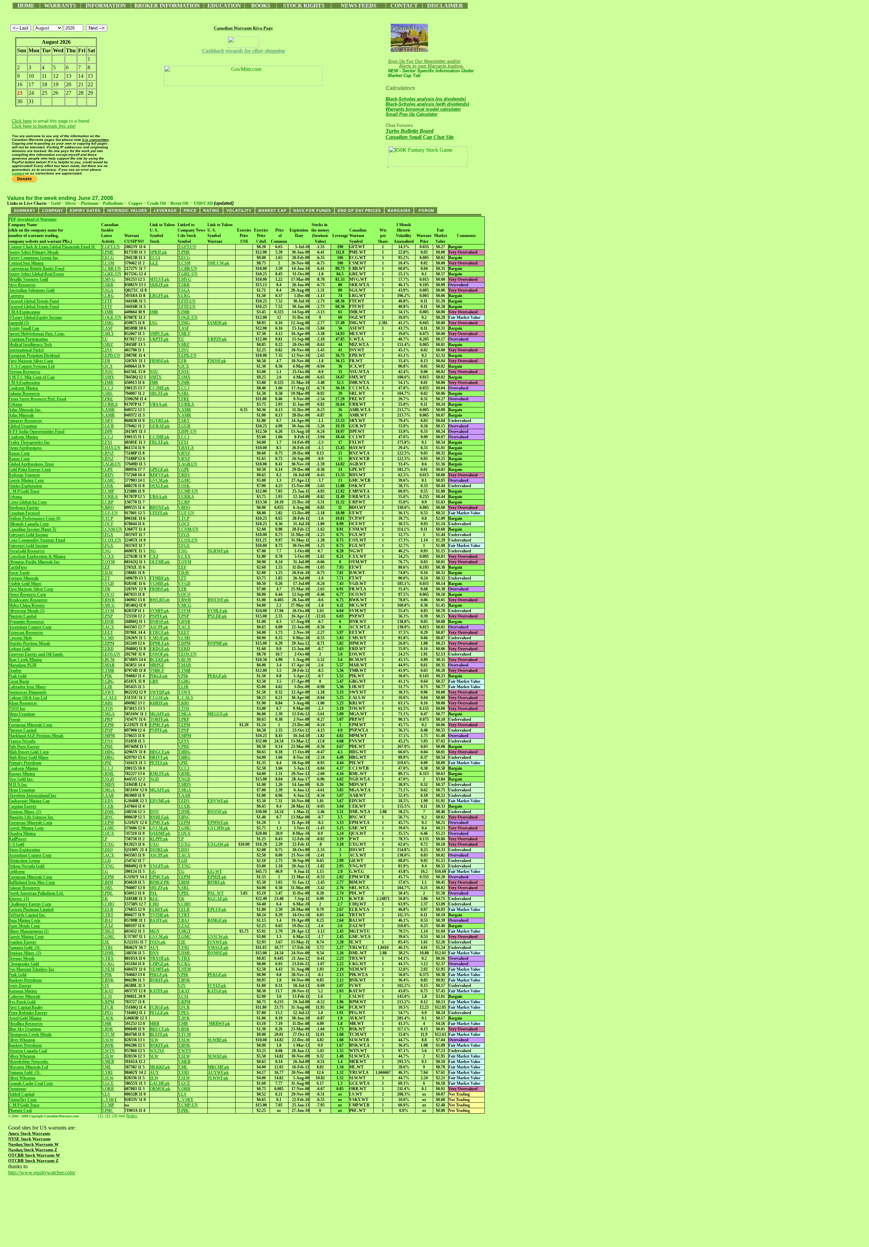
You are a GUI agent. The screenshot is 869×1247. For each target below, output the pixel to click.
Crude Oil (156, 203)
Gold (55, 203)
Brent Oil (179, 203)
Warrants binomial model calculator (423, 109)
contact (18, 173)
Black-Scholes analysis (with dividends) (427, 104)
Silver (70, 203)
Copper (135, 203)
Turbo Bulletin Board (409, 131)
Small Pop (412, 114)
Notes (131, 1116)
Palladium (113, 203)
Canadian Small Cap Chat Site (420, 137)
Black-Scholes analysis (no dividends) (426, 99)
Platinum (89, 203)
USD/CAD (203, 203)
